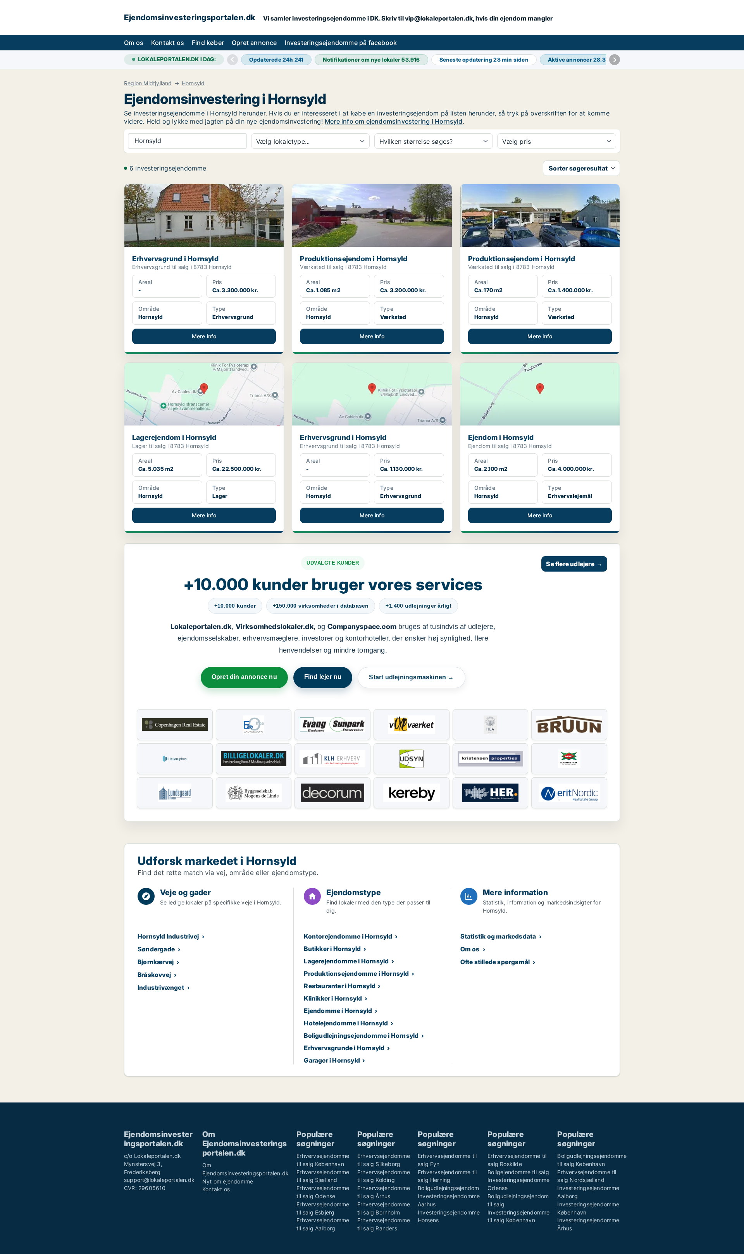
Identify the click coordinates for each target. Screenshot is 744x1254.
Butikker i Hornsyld (332, 949)
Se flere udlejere (574, 564)
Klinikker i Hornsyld (333, 998)
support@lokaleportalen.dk (159, 1179)
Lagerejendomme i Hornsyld (346, 961)
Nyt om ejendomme (227, 1181)
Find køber (208, 43)
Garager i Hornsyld (332, 1060)
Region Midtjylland (148, 83)
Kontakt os (167, 43)
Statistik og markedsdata (498, 936)
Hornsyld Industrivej (168, 936)
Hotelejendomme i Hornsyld (346, 1023)
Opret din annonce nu (244, 677)
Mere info (204, 336)
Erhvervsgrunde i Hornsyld (344, 1048)
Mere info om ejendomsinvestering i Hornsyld (394, 121)
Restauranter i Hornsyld (339, 986)
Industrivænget (161, 987)
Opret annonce (254, 43)
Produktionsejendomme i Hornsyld (356, 973)
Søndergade (156, 949)
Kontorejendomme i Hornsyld (348, 936)
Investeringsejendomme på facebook (341, 43)
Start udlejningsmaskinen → (411, 677)
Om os (133, 43)
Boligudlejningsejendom (448, 1188)
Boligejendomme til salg (518, 1172)
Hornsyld (193, 83)
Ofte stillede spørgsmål (495, 962)
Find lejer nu (323, 677)
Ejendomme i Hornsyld (338, 1011)
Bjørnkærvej (156, 962)
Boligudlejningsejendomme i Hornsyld (361, 1035)
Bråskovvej (154, 974)
